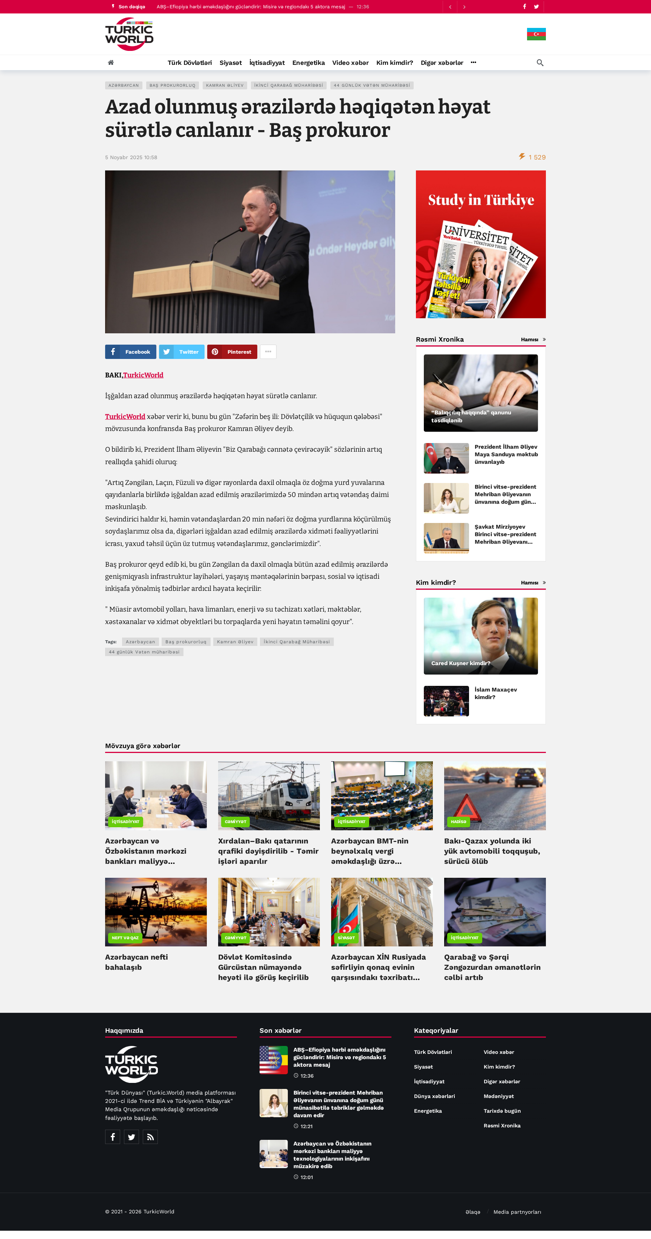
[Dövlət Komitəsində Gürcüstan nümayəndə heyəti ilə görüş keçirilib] (269, 912)
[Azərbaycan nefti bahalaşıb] (156, 912)
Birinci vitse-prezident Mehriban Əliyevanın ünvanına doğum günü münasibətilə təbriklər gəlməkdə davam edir (505, 501)
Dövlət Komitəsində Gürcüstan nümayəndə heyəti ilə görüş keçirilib (263, 967)
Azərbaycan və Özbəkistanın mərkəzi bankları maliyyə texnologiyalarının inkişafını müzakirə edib (150, 861)
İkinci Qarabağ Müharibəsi (288, 85)
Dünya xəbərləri (434, 1096)
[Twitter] (536, 6)
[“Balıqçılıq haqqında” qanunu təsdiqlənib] (481, 393)
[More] (473, 62)
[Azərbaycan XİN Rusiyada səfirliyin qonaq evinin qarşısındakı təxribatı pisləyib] (382, 912)
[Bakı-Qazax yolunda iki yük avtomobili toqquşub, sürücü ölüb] (495, 795)
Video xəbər (499, 1052)
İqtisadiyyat (125, 821)
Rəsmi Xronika (502, 1125)
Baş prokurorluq (173, 85)
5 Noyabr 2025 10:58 (131, 157)
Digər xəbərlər (502, 1081)
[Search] (540, 62)
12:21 (307, 1126)
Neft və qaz (125, 937)
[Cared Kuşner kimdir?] (481, 636)
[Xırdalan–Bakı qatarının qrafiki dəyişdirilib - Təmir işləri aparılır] (269, 795)
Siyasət (346, 937)
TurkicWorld (143, 375)
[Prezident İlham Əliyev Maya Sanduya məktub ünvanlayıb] (446, 458)
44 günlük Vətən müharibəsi (372, 85)
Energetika (428, 1111)
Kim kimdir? (499, 1067)
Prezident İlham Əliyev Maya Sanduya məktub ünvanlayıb (506, 454)
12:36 (307, 1076)
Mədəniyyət (499, 1096)
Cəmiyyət (235, 821)
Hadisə (458, 821)
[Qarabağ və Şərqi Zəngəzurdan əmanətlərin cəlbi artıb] (495, 912)
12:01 (307, 1177)
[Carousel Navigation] (457, 7)
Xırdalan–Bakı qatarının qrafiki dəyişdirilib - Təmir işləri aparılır (268, 851)
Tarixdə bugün (502, 1111)
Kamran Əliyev (225, 85)
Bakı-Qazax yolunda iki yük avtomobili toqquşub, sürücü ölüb (492, 851)
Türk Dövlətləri (433, 1052)
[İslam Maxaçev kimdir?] (446, 701)
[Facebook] (524, 6)
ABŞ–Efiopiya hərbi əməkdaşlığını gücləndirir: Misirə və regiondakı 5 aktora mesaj (251, 6)
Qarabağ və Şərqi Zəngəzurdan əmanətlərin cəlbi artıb (492, 967)
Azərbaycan (123, 85)
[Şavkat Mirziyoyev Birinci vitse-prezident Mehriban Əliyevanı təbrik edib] (446, 538)
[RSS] (150, 1137)
